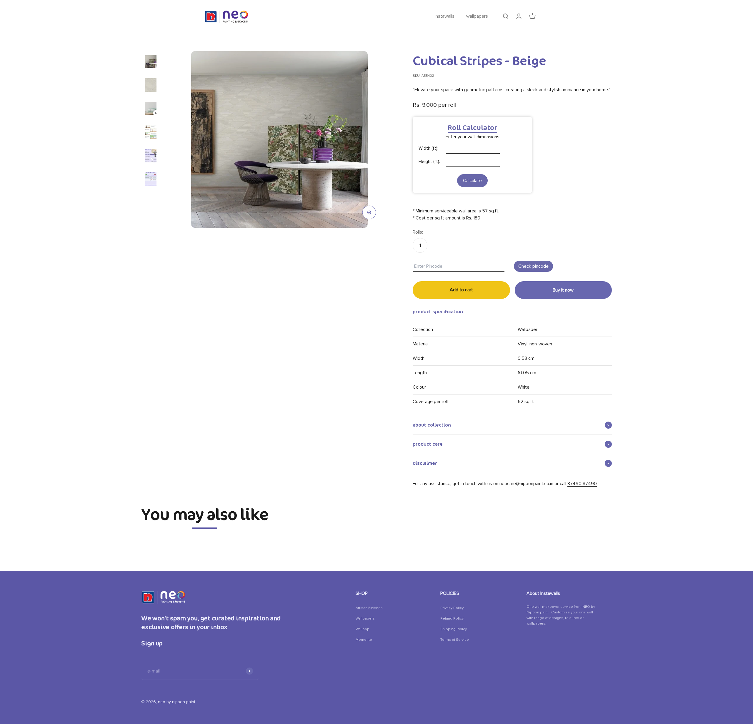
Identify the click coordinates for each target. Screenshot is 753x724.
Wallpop (362, 629)
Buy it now (563, 290)
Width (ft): (428, 148)
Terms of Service (454, 639)
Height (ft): (429, 161)
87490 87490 (582, 484)
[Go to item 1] (150, 61)
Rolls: (418, 232)
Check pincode (533, 266)
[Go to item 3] (150, 108)
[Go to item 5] (150, 155)
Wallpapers (365, 618)
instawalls (444, 16)
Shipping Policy (453, 629)
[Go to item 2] (150, 85)
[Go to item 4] (150, 132)
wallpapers (477, 16)
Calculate (472, 181)
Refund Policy (452, 618)
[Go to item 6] (150, 179)
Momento (364, 639)
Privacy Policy (452, 607)
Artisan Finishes (369, 607)
